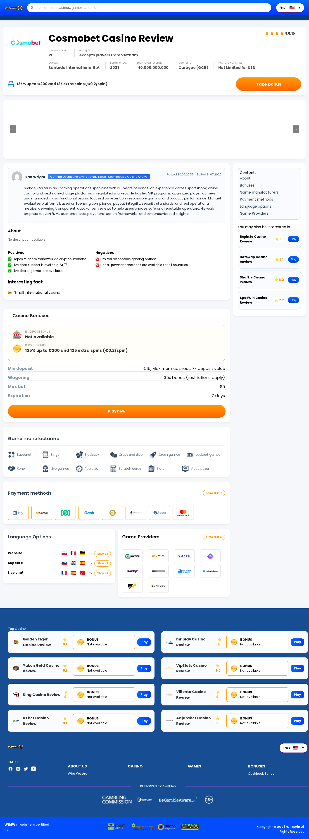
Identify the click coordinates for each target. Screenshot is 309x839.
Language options (255, 206)
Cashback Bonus (261, 773)
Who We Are (77, 773)
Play (293, 239)
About (245, 178)
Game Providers (254, 213)
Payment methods (256, 199)
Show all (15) (214, 493)
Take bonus (268, 84)
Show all (102, 553)
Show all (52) (214, 536)
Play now (116, 411)
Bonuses (247, 185)
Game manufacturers (259, 192)
